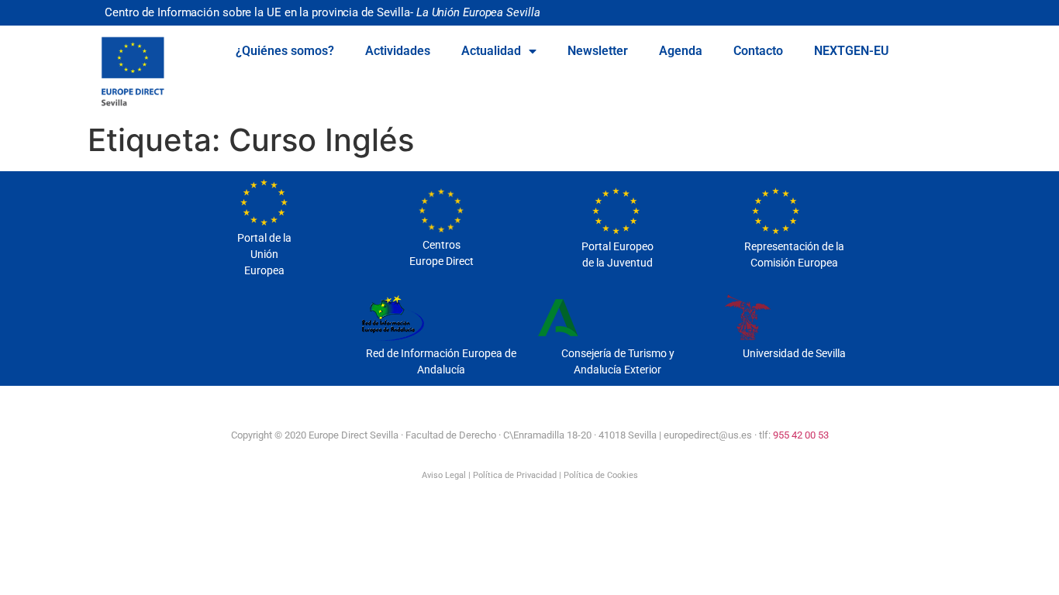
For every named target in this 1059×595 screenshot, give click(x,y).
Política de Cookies (601, 475)
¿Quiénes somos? (285, 50)
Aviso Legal (444, 475)
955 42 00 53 (801, 435)
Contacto (758, 50)
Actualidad (491, 50)
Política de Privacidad (515, 475)
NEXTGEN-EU (851, 50)
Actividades (397, 50)
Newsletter (597, 50)
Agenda (680, 50)
